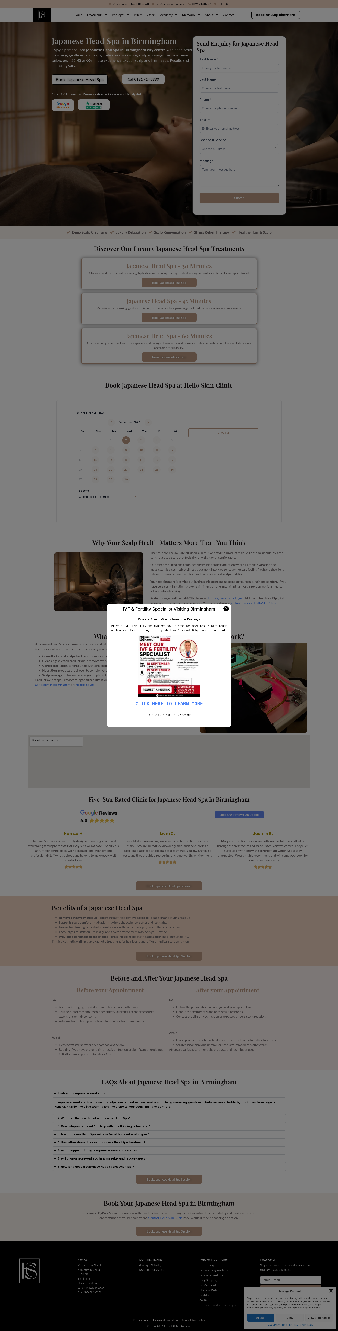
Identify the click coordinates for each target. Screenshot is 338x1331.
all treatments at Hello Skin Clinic (254, 603)
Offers (151, 15)
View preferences (319, 1317)
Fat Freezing (206, 1265)
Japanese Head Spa (211, 1275)
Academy (166, 15)
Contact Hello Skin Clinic (165, 1218)
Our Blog (204, 1300)
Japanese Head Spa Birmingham (218, 1305)
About (209, 15)
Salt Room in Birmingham (52, 685)
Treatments (95, 15)
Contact (228, 15)
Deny (290, 1317)
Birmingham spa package (225, 598)
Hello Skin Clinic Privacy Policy (297, 1325)
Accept (260, 1317)
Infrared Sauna (84, 685)
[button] (331, 1291)
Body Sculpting (208, 1280)
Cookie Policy (273, 1325)
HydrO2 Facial (207, 1285)
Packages (118, 15)
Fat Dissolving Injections (213, 1270)
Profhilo (203, 1295)
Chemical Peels (208, 1290)
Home (78, 15)
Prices (138, 15)
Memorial (189, 15)
